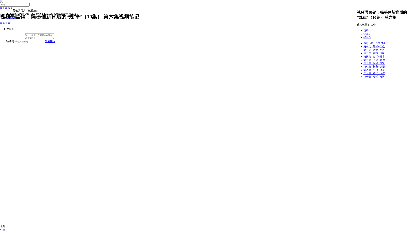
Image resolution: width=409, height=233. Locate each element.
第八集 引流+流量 (374, 70)
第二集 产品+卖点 (374, 50)
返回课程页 (6, 8)
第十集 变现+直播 (374, 76)
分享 (2, 230)
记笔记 (367, 34)
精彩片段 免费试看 (374, 43)
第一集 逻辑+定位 (374, 46)
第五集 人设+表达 (374, 60)
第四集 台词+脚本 (374, 56)
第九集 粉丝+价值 (374, 73)
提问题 (367, 37)
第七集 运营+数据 (374, 66)
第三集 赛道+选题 (374, 53)
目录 (366, 30)
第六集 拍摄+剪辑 (374, 63)
